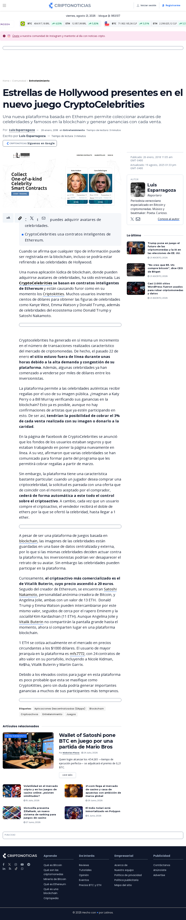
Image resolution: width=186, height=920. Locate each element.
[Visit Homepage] (69, 5)
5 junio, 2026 (94, 815)
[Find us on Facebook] (3, 864)
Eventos (84, 880)
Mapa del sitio (123, 885)
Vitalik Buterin (31, 621)
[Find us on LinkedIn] (4, 869)
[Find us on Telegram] (28, 864)
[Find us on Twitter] (9, 864)
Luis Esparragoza (22, 130)
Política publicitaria (126, 880)
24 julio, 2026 (90, 752)
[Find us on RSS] (10, 869)
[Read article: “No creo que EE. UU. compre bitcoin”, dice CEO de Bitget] (136, 269)
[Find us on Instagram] (16, 864)
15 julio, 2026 (32, 800)
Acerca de (121, 865)
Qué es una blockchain (51, 891)
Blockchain (97, 708)
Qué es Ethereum (55, 884)
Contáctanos (161, 865)
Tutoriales (85, 870)
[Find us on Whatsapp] (22, 869)
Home (6, 80)
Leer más (69, 774)
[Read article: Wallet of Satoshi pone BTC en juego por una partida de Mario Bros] (28, 750)
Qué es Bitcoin (53, 865)
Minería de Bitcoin (55, 879)
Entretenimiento (39, 80)
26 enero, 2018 (49, 130)
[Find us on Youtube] (22, 864)
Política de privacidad (128, 875)
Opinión (84, 875)
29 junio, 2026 (95, 800)
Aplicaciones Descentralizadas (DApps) (60, 708)
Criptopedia (51, 898)
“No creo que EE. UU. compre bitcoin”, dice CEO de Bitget (165, 268)
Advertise (159, 875)
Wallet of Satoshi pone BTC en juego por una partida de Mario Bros (87, 741)
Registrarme (173, 5)
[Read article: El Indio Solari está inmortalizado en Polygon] (74, 812)
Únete (15, 36)
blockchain (28, 540)
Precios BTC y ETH (90, 885)
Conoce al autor (168, 219)
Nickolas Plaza (71, 752)
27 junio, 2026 (33, 822)
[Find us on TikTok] (16, 869)
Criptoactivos (29, 714)
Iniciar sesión (148, 5)
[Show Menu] (4, 5)
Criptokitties (53, 293)
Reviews (84, 865)
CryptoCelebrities (35, 283)
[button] (26, 218)
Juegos (71, 714)
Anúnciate (159, 870)
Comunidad (19, 80)
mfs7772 (77, 653)
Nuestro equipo (124, 870)
